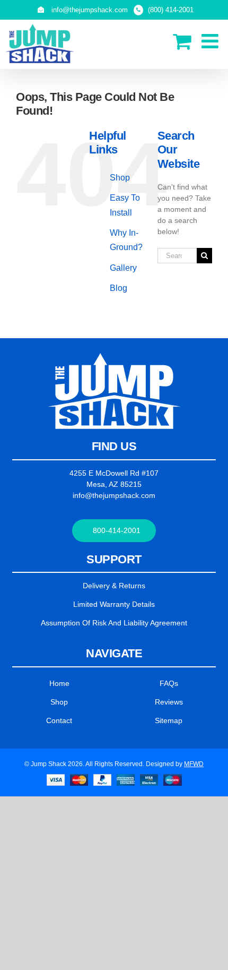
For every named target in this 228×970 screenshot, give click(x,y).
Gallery (123, 267)
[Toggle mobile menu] (211, 41)
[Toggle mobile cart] (182, 41)
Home (59, 683)
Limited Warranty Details (114, 604)
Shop (120, 177)
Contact (59, 720)
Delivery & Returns (114, 585)
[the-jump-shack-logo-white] (114, 357)
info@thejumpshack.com (114, 495)
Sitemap (168, 720)
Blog (118, 288)
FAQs (169, 683)
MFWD (194, 764)
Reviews (169, 702)
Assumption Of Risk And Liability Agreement (114, 623)
